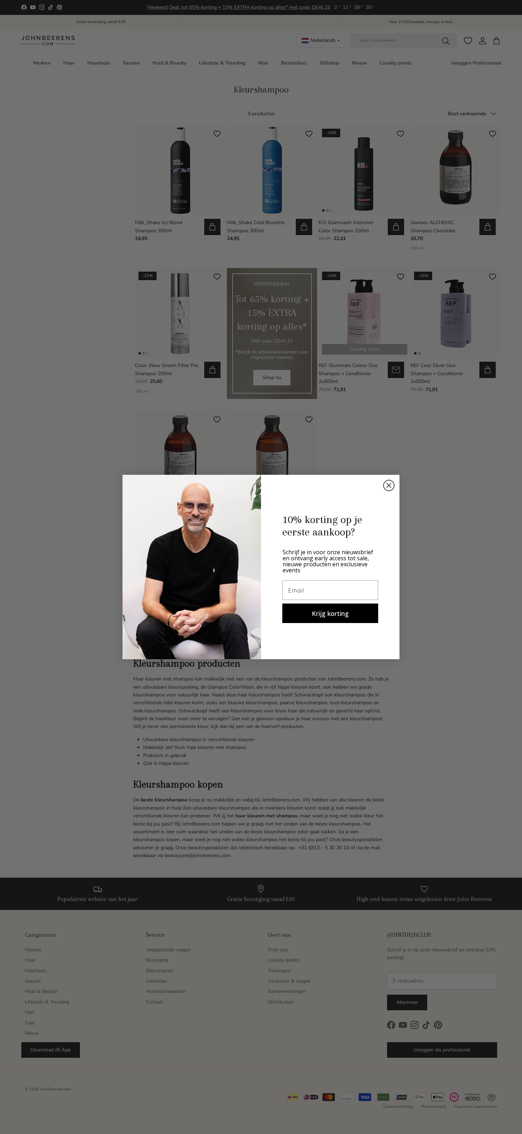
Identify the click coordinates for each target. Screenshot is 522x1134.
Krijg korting (330, 613)
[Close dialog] (389, 485)
